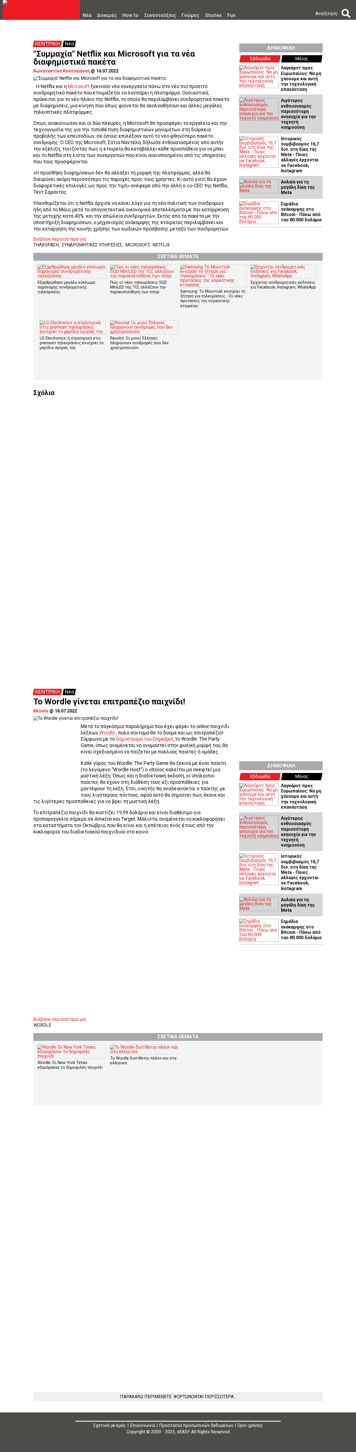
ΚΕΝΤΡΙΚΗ (47, 44)
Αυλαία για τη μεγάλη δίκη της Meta (298, 187)
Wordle (107, 733)
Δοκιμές (107, 15)
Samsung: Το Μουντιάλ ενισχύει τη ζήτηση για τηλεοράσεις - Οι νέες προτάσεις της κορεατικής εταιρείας (212, 298)
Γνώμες (190, 15)
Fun (231, 15)
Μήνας (301, 58)
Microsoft (79, 86)
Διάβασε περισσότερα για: (59, 239)
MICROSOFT (137, 245)
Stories (213, 15)
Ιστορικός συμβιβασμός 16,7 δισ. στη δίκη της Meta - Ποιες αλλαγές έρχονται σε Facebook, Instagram (300, 154)
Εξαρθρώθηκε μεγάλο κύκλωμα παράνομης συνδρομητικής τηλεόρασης (66, 287)
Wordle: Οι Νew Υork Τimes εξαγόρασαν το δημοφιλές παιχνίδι (70, 1065)
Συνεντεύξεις (160, 15)
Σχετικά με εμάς (109, 1425)
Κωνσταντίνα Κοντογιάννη (61, 71)
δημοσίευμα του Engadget (144, 739)
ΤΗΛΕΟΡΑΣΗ (46, 245)
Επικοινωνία (142, 1425)
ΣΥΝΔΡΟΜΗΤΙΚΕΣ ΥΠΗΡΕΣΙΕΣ (92, 245)
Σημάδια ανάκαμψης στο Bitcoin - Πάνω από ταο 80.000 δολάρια (301, 212)
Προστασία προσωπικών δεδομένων (196, 1425)
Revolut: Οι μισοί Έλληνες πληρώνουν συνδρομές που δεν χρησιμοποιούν (139, 343)
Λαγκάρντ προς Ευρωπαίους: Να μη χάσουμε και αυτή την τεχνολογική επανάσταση (301, 78)
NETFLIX (161, 245)
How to (130, 15)
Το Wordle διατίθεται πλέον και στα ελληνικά (143, 1060)
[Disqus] (178, 465)
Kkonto (40, 711)
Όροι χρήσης (250, 1425)
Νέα (87, 15)
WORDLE (42, 1025)
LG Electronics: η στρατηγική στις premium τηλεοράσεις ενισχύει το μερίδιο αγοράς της (72, 343)
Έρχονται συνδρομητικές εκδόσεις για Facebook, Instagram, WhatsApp (283, 285)
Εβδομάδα (260, 58)
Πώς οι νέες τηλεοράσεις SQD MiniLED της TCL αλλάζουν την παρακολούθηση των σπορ (138, 287)
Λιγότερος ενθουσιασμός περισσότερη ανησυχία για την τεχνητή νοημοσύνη (298, 114)
